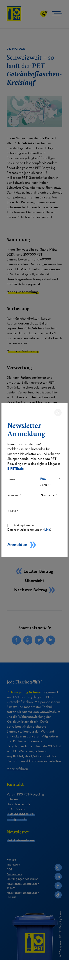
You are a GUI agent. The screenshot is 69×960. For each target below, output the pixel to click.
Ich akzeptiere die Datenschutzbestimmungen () (29, 527)
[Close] (58, 412)
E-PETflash (15, 469)
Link (47, 529)
